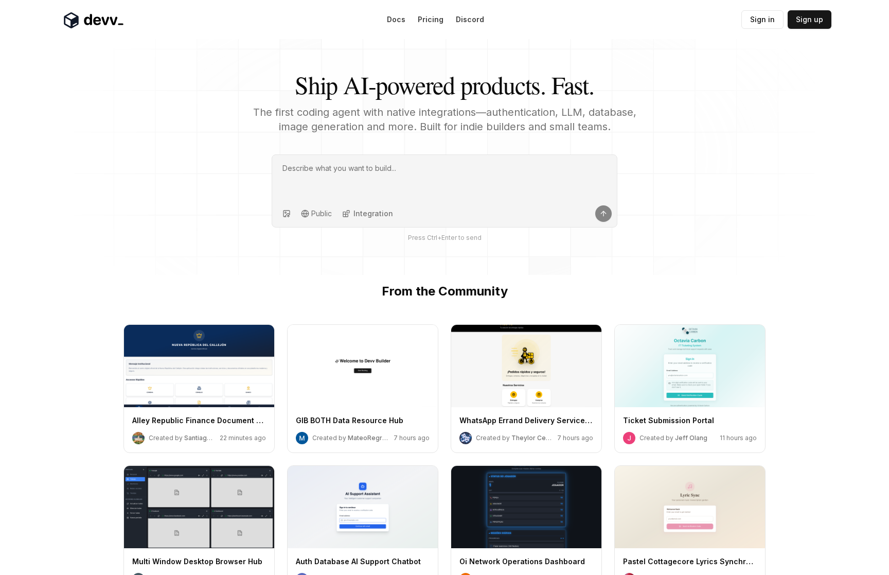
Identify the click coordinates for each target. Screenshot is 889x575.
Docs (396, 19)
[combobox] (316, 213)
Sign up (809, 19)
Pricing (430, 19)
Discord (470, 19)
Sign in (762, 19)
